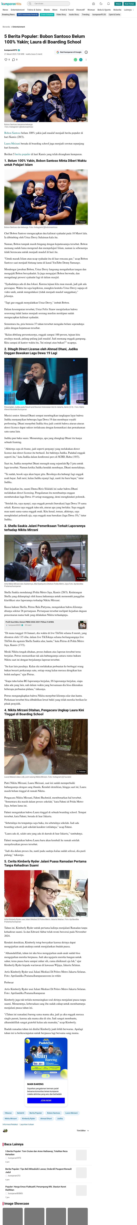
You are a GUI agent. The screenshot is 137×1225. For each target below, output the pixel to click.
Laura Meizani (12, 143)
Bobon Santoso (12, 133)
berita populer (22, 154)
